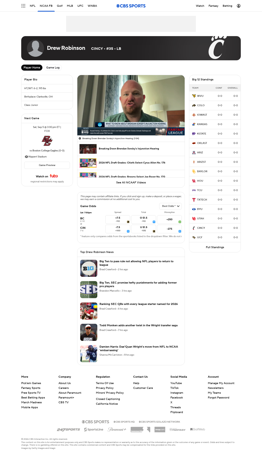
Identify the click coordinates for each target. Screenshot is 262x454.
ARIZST (201, 162)
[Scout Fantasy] (177, 429)
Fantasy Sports (30, 388)
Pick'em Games (31, 383)
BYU (199, 209)
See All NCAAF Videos (131, 182)
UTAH (200, 218)
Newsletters (216, 388)
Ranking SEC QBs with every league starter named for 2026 (138, 304)
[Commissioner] (140, 428)
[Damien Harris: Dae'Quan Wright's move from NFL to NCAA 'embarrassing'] (88, 353)
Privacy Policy (105, 388)
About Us (64, 383)
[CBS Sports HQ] (124, 421)
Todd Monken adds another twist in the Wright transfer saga (138, 325)
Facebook (176, 397)
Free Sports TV (31, 393)
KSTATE (201, 133)
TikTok (174, 388)
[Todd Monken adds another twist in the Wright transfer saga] (88, 332)
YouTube (176, 383)
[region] (131, 105)
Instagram (176, 393)
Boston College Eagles (45, 150)
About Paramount (69, 393)
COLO (201, 105)
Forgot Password (218, 397)
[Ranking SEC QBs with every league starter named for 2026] (88, 311)
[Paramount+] (117, 429)
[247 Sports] (68, 429)
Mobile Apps (29, 407)
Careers (63, 388)
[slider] (131, 125)
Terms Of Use (105, 383)
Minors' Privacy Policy (110, 393)
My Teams (214, 393)
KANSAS (202, 124)
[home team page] (47, 141)
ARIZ (200, 152)
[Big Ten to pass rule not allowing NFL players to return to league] (88, 268)
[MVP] (160, 428)
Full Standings (215, 247)
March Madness (31, 402)
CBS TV (63, 402)
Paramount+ (66, 397)
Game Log (53, 67)
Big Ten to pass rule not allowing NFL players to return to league (136, 263)
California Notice (107, 404)
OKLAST (202, 143)
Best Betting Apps (33, 397)
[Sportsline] (93, 429)
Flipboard (176, 412)
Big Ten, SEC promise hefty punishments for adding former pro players (138, 284)
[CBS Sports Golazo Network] (159, 421)
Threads (175, 407)
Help (136, 383)
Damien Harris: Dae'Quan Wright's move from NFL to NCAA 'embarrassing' (138, 348)
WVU (200, 96)
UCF (199, 237)
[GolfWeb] (197, 429)
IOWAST (202, 115)
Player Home (32, 67)
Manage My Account (221, 383)
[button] (23, 6)
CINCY (201, 228)
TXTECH (202, 199)
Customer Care (143, 388)
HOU (200, 181)
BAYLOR (202, 171)
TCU (199, 190)
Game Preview (47, 165)
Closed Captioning (108, 399)
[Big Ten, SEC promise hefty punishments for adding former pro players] (88, 289)
